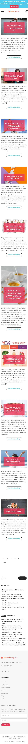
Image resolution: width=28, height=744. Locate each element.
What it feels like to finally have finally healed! (14, 461)
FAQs (2, 698)
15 (18, 558)
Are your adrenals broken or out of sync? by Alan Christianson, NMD (14, 28)
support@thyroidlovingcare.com (13, 662)
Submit (6, 724)
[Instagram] (9, 670)
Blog (2, 696)
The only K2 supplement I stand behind (14, 177)
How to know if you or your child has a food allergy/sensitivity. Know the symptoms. (14, 409)
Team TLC (4, 690)
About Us (3, 682)
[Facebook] (2, 670)
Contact (18, 741)
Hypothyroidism (5, 687)
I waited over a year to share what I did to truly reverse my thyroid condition (14, 126)
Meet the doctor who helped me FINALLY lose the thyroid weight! (14, 228)
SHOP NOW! (14, 6)
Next (5, 562)
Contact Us (4, 693)
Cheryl (4, 638)
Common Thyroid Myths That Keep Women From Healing (14, 76)
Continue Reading (14, 57)
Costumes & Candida (14, 511)
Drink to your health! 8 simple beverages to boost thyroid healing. (12, 621)
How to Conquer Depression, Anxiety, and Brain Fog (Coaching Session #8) (12, 628)
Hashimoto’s (4, 685)
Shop (6, 741)
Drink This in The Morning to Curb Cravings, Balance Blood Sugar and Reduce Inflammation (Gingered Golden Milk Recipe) (14, 295)
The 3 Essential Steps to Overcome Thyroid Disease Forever (14, 359)
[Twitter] (5, 670)
